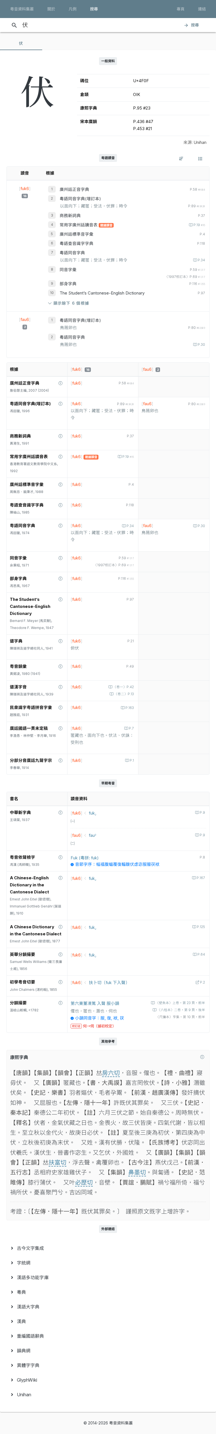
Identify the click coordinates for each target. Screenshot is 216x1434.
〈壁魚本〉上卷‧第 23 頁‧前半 (180, 1003)
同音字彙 (68, 269)
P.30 (201, 345)
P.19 (199, 225)
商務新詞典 (70, 215)
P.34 (201, 260)
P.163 (129, 708)
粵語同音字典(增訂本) (80, 198)
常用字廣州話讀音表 (79, 225)
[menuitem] (108, 1248)
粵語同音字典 (72, 252)
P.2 (202, 982)
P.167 (201, 878)
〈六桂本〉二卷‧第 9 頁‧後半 (181, 1010)
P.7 (131, 728)
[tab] (21, 43)
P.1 (132, 760)
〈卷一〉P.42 (123, 687)
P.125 (201, 927)
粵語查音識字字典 (76, 243)
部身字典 (68, 283)
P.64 (201, 954)
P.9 (202, 813)
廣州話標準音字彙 (76, 234)
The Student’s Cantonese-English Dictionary (102, 293)
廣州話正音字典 (74, 189)
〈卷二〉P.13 (124, 694)
